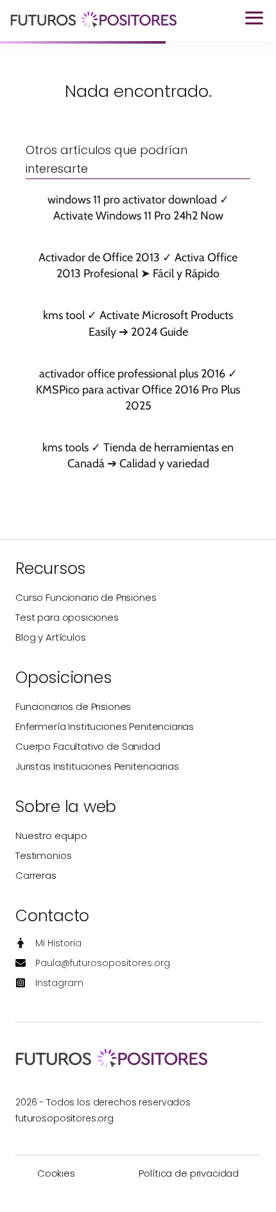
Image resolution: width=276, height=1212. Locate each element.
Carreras (35, 875)
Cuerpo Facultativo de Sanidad (87, 746)
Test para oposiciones (67, 617)
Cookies (56, 1173)
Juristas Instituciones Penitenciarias (96, 766)
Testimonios (43, 855)
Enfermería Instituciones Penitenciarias (104, 726)
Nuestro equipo (51, 835)
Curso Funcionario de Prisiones (86, 597)
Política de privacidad (189, 1173)
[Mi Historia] (48, 943)
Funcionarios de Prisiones (73, 706)
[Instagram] (49, 983)
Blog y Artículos (50, 637)
